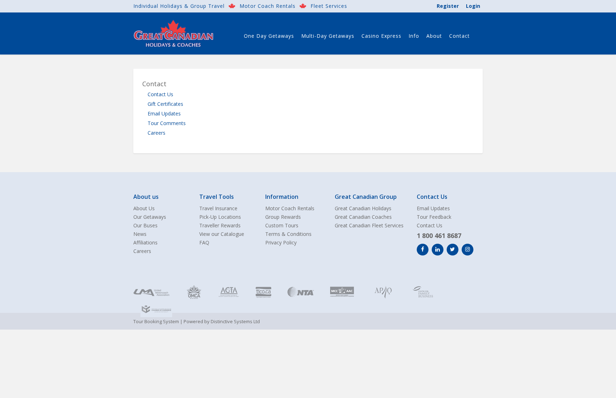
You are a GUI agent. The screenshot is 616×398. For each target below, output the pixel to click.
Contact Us (160, 94)
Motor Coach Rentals (268, 5)
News (140, 234)
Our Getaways (149, 216)
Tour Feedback (434, 216)
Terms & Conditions (288, 234)
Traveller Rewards (220, 225)
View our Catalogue (221, 234)
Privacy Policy (281, 242)
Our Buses (145, 225)
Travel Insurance (218, 208)
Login (473, 5)
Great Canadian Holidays (363, 208)
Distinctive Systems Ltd (235, 321)
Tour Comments (167, 123)
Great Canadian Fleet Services (369, 225)
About (434, 35)
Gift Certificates (165, 103)
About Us (144, 208)
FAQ (204, 242)
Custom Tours (281, 225)
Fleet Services (328, 5)
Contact (459, 35)
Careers (156, 132)
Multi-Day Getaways (327, 35)
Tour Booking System (156, 321)
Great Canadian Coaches (363, 216)
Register (448, 5)
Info (414, 35)
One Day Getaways (269, 35)
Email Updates (164, 113)
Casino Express (381, 35)
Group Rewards (283, 216)
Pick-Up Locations (220, 216)
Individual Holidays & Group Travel (179, 5)
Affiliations (145, 242)
